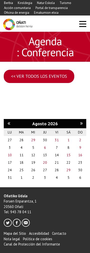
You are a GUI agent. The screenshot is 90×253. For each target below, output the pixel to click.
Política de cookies (37, 238)
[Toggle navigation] (82, 24)
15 (68, 155)
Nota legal (12, 238)
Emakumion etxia (46, 12)
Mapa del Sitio (15, 233)
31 (57, 140)
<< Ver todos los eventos (39, 76)
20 (45, 162)
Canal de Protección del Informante (32, 244)
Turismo (65, 3)
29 (33, 140)
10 (10, 155)
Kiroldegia (25, 3)
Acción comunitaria (17, 8)
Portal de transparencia (52, 8)
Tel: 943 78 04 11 (17, 212)
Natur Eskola (46, 3)
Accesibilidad (39, 233)
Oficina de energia (16, 12)
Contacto (59, 233)
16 (80, 155)
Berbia (8, 3)
